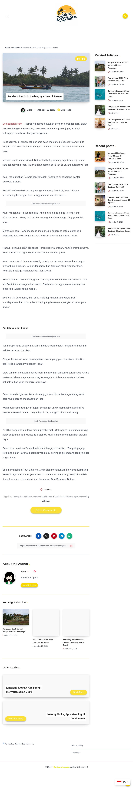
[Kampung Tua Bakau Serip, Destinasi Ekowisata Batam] (100, 110)
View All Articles (29, 585)
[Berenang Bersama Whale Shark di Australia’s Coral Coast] (100, 94)
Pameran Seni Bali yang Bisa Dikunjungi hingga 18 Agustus (119, 200)
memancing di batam (42, 497)
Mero (23, 571)
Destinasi (16, 48)
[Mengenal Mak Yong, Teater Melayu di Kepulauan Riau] (100, 156)
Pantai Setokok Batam (63, 497)
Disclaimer (75, 752)
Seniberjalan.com (12, 124)
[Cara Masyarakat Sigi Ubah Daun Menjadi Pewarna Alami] (100, 123)
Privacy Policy (77, 746)
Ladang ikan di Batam (22, 497)
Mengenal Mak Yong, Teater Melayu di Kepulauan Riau (116, 156)
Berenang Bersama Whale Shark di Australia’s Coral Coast (74, 642)
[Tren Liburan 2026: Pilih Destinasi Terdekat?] (100, 81)
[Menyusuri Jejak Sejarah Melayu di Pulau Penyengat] (100, 66)
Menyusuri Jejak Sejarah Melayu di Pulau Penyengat (118, 65)
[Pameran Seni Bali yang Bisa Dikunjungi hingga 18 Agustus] (100, 200)
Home (7, 48)
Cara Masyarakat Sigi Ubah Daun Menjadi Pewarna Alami (119, 122)
